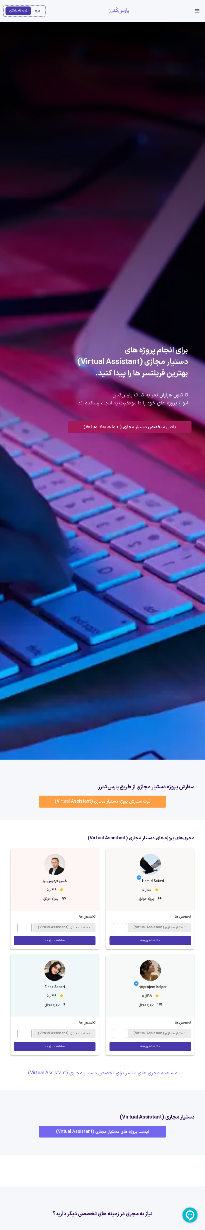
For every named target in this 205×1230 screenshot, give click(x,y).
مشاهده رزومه (150, 940)
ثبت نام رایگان (18, 10)
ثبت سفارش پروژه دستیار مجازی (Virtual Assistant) (102, 801)
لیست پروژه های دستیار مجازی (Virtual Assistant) (102, 1131)
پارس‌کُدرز (119, 11)
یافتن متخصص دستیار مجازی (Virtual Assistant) (130, 427)
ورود (37, 10)
